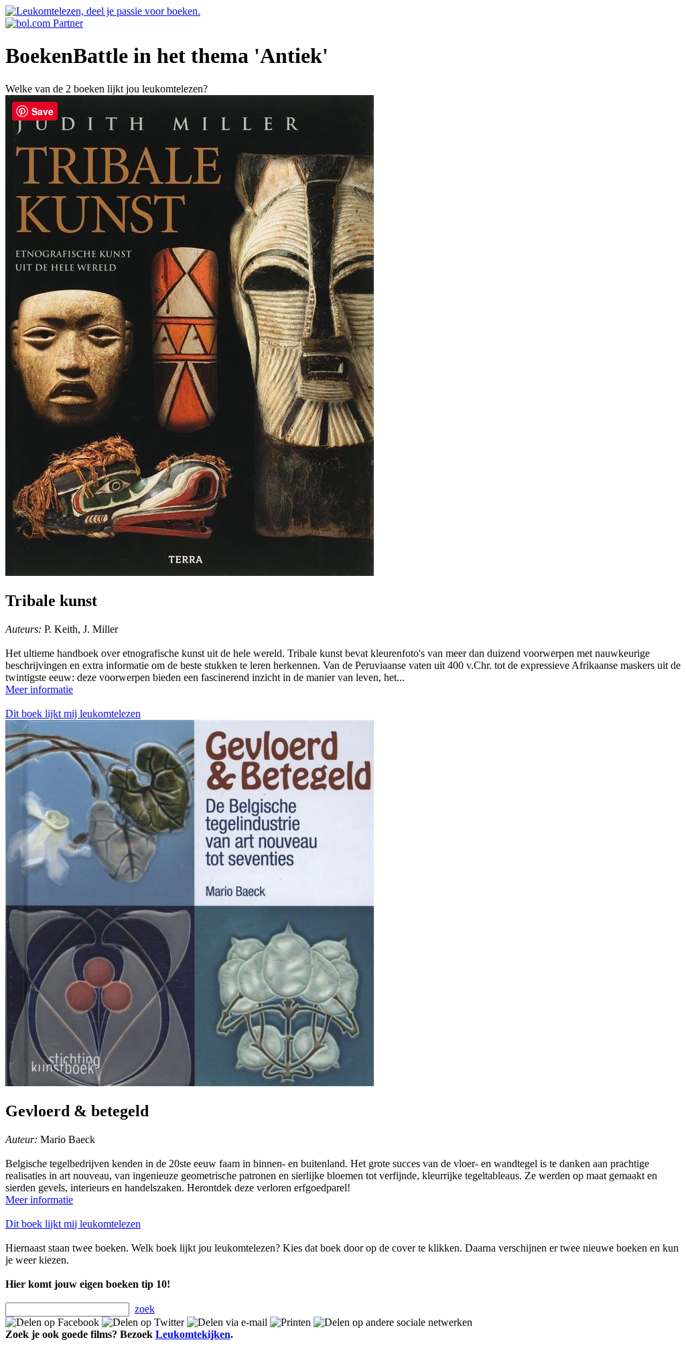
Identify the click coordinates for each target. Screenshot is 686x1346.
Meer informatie (39, 689)
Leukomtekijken (192, 1334)
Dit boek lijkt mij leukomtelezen (73, 713)
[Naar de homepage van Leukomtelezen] (102, 11)
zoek (145, 1309)
